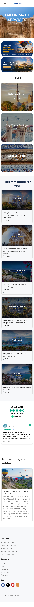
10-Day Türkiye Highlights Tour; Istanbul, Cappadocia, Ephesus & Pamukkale (14, 215)
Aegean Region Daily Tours (10, 551)
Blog (2, 566)
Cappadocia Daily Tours (9, 545)
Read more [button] (6, 441)
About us (4, 563)
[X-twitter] (8, 585)
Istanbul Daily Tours (8, 542)
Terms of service (6, 572)
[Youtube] (13, 585)
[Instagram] (17, 585)
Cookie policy (5, 575)
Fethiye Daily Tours (7, 554)
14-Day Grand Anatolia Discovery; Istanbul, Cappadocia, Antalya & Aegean (15, 251)
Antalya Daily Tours (7, 548)
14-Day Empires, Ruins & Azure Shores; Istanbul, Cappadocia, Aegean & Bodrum (17, 286)
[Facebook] (3, 585)
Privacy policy (6, 569)
